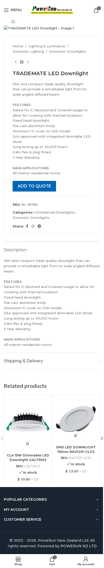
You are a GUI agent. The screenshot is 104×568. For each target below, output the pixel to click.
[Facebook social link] (27, 226)
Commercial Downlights (54, 212)
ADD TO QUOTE (34, 186)
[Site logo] (52, 10)
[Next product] (28, 62)
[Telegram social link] (39, 226)
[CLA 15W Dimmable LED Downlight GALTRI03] (28, 423)
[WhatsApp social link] (33, 226)
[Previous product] (16, 62)
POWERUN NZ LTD (79, 546)
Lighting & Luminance (47, 46)
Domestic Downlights (67, 51)
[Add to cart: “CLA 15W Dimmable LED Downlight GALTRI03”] (27, 443)
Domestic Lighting (28, 51)
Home (18, 46)
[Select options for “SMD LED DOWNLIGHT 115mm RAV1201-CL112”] (75, 435)
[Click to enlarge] (13, 21)
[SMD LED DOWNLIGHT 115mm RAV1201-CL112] (76, 419)
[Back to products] (22, 62)
